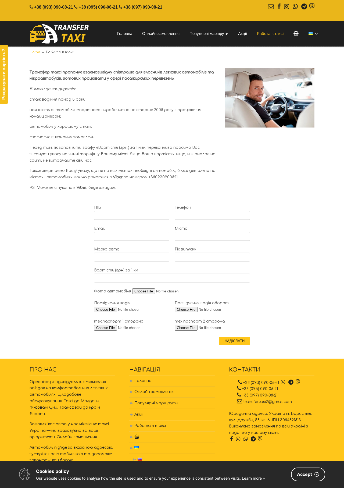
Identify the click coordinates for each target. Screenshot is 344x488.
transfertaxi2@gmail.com (267, 402)
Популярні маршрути (156, 403)
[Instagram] (287, 7)
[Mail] (271, 7)
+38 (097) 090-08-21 (142, 7)
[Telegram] (304, 7)
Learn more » (253, 478)
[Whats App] (295, 7)
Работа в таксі (150, 426)
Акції (138, 414)
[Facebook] (279, 7)
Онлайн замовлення (154, 392)
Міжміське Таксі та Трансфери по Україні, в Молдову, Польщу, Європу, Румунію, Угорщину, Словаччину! (60, 34)
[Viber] (311, 7)
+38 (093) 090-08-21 (53, 7)
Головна (143, 381)
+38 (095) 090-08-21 (98, 7)
